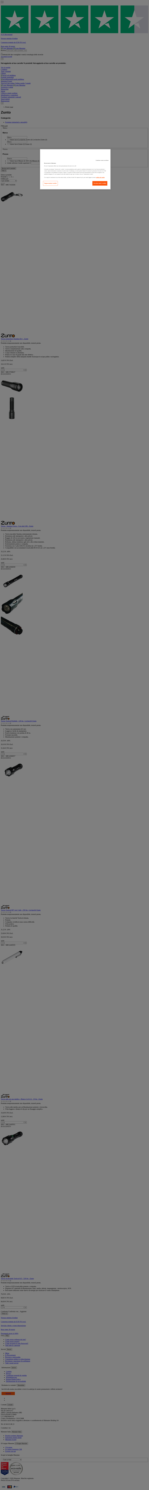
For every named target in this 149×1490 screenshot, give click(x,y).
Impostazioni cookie (50, 183)
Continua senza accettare (102, 160)
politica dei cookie (100, 177)
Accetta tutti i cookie (99, 183)
